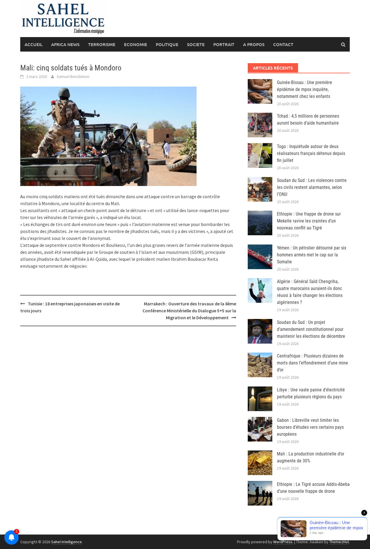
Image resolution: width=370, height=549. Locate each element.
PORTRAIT (223, 44)
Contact (283, 44)
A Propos (253, 44)
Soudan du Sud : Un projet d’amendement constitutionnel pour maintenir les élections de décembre (311, 329)
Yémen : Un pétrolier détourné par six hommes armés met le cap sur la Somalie (311, 255)
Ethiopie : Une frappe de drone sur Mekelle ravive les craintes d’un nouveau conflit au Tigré (309, 221)
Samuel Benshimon (73, 76)
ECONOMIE (135, 44)
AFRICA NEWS (65, 44)
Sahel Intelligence (66, 541)
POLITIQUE (167, 44)
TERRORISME (101, 44)
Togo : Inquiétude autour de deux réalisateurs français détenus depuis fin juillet (311, 153)
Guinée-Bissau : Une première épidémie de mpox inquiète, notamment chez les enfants (304, 89)
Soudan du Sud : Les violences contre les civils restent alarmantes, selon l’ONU (312, 187)
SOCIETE (196, 44)
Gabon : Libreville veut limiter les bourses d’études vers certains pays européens (310, 427)
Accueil (33, 44)
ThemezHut (339, 541)
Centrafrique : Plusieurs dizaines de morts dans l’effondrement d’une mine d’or (312, 363)
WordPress (283, 541)
